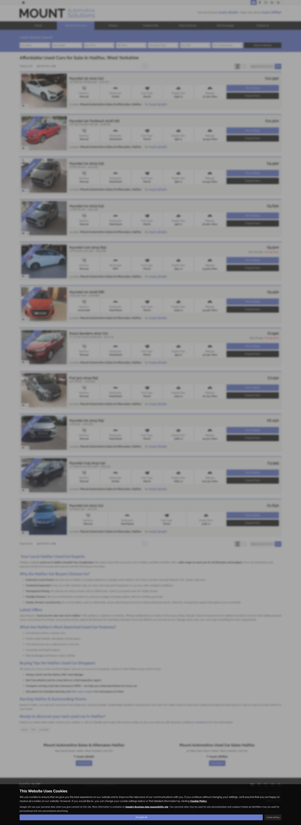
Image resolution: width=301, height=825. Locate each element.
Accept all (141, 817)
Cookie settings (272, 817)
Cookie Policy (198, 801)
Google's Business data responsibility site (146, 807)
